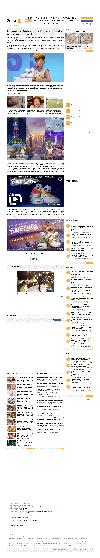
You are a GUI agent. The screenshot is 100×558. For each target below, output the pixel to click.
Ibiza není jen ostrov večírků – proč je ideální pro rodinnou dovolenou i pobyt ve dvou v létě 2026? (22, 538)
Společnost (28, 21)
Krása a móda (66, 18)
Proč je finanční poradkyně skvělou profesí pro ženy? (21, 543)
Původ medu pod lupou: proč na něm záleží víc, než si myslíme (76, 543)
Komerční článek (54, 267)
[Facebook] (90, 23)
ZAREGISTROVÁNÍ (28, 320)
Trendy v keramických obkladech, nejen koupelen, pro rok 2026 (76, 541)
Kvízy (77, 21)
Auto (58, 21)
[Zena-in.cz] (15, 21)
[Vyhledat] (83, 23)
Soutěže (64, 21)
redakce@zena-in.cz (40, 507)
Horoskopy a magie (55, 18)
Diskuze (71, 21)
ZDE (30, 504)
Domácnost (44, 18)
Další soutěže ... (89, 51)
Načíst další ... (31, 448)
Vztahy (47, 21)
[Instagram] (87, 23)
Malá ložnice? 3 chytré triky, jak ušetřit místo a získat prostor (76, 546)
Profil (44, 24)
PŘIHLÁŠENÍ (36, 320)
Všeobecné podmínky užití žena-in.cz (19, 517)
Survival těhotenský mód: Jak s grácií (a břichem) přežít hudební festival (22, 536)
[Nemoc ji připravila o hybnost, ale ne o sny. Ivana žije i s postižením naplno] (35, 102)
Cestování (30, 18)
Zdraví (53, 21)
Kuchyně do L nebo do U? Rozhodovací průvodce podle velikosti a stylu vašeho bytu (76, 538)
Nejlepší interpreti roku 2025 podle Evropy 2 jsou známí (21, 546)
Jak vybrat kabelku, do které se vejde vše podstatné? (21, 541)
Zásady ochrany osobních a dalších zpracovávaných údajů (24, 520)
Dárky (37, 18)
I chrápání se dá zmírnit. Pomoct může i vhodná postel (48, 536)
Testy (35, 21)
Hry (49, 24)
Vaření (41, 21)
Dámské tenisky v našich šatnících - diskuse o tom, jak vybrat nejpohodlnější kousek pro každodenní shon (49, 538)
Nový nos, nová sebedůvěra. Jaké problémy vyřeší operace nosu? (76, 536)
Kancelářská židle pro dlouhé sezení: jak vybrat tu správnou (49, 543)
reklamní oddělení (42, 511)
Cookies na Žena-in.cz (16, 523)
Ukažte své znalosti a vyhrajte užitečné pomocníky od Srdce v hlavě (77, 47)
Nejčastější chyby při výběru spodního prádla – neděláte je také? (49, 541)
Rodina (74, 18)
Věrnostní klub (57, 24)
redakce (28, 505)
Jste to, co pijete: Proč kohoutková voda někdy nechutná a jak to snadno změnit (49, 546)
